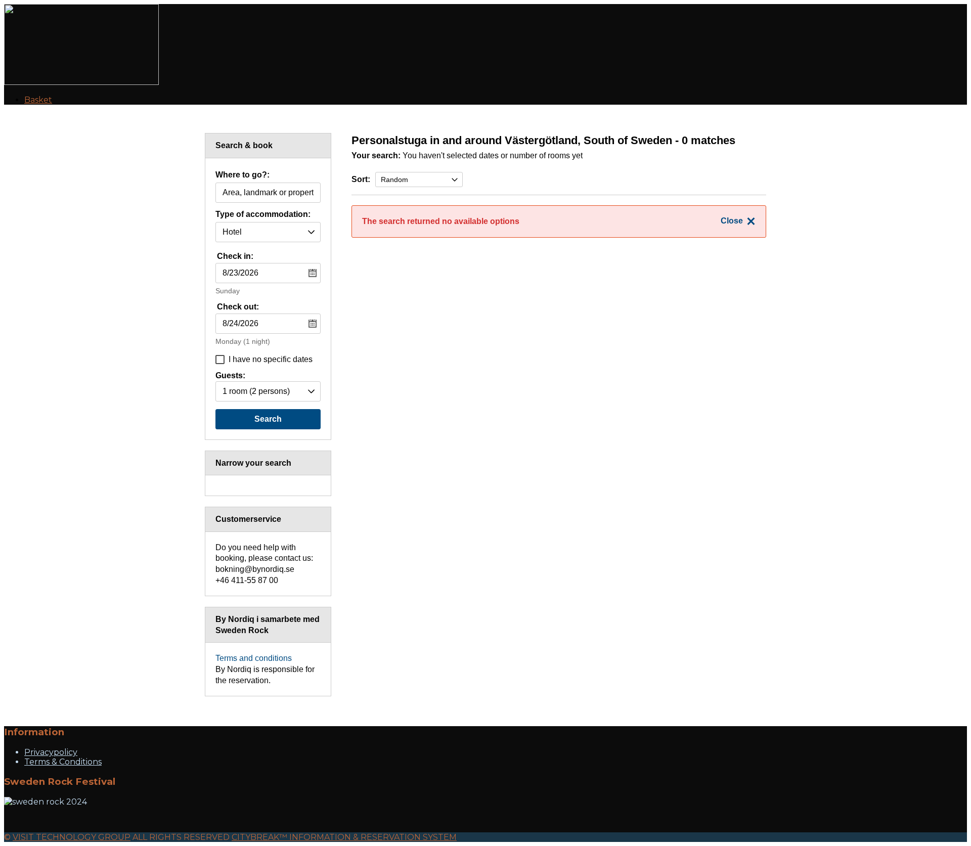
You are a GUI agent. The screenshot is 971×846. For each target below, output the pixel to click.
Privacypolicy (50, 752)
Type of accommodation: (263, 214)
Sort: (360, 179)
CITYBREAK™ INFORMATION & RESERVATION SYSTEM (344, 837)
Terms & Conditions (63, 762)
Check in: (235, 256)
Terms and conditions (253, 658)
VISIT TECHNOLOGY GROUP (71, 837)
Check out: (238, 306)
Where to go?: (242, 175)
